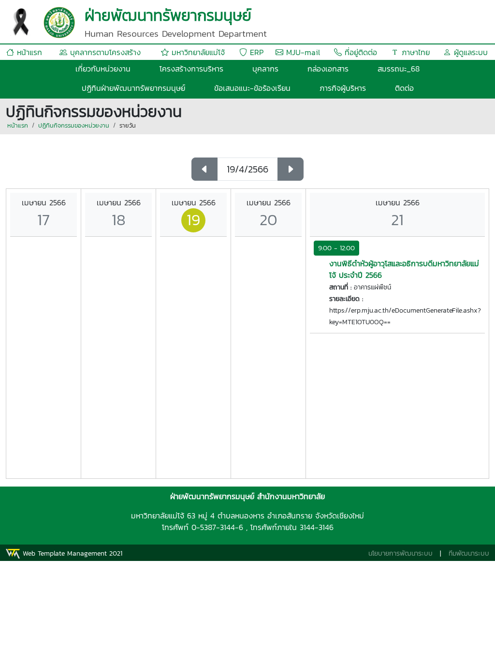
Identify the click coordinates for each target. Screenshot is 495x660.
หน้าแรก (28, 52)
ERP (255, 52)
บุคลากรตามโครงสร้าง (104, 52)
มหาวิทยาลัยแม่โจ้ (197, 52)
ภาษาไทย (414, 52)
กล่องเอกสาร (328, 68)
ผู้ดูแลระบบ (469, 52)
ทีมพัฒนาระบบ (469, 553)
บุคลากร (265, 68)
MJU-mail (301, 52)
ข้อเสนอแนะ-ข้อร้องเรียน (252, 88)
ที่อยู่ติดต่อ (359, 52)
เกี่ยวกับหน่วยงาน (103, 68)
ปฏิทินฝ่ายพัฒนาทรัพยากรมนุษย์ (133, 88)
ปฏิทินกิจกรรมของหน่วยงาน (73, 125)
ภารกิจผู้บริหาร (343, 88)
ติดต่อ (404, 88)
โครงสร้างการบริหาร (191, 68)
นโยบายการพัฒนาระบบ (400, 553)
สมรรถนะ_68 (399, 68)
